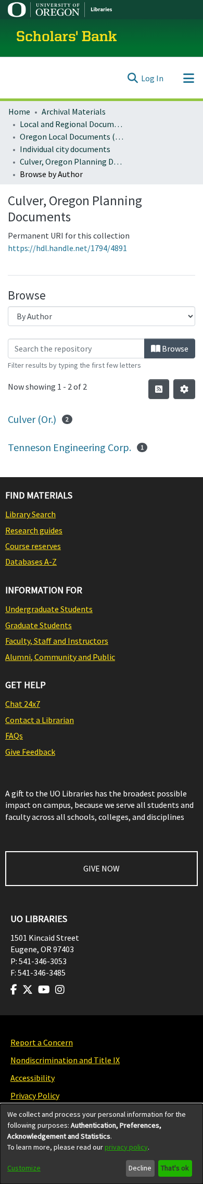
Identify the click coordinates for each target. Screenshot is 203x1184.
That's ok (175, 1168)
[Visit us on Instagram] (60, 989)
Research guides (33, 530)
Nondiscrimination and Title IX (65, 1060)
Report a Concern (41, 1042)
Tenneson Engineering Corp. (69, 447)
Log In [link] (152, 78)
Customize (24, 1168)
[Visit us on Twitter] (27, 989)
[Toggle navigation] (188, 78)
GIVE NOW (101, 868)
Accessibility (32, 1078)
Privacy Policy (34, 1095)
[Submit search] (132, 78)
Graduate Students (38, 625)
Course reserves (33, 546)
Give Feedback (30, 751)
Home (19, 111)
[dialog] (101, 1144)
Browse (174, 348)
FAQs (14, 735)
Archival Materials (74, 111)
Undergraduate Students (49, 609)
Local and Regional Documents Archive (72, 124)
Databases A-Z (31, 561)
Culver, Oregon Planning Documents (72, 161)
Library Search (30, 514)
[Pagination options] (184, 389)
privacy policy (126, 1147)
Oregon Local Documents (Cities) (72, 136)
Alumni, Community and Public (60, 657)
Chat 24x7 (22, 704)
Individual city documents (65, 149)
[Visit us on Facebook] (13, 989)
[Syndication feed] (158, 389)
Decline (140, 1168)
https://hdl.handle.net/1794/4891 (67, 248)
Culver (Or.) (32, 419)
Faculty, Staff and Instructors (56, 640)
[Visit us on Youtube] (44, 989)
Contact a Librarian (39, 720)
